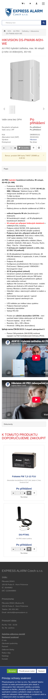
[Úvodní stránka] (4, 31)
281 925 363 (13, 609)
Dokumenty (8, 424)
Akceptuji (12, 671)
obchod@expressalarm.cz (17, 612)
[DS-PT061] (24, 518)
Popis (6, 169)
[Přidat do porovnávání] (39, 148)
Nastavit (41, 671)
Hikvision (33, 140)
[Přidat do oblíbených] (33, 148)
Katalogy (5, 656)
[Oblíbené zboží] (30, 3)
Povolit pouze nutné (27, 671)
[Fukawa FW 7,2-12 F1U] (24, 460)
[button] (6, 653)
